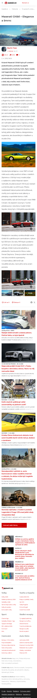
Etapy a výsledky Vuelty (26, 599)
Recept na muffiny (25, 621)
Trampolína (28, 667)
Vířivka (12, 672)
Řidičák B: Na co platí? (26, 648)
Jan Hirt (22, 602)
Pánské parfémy (6, 684)
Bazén (12, 667)
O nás (4, 691)
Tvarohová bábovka (25, 626)
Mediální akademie (8, 694)
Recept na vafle (24, 629)
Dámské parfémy (17, 679)
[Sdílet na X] (34, 302)
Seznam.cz (25, 3)
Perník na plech (24, 631)
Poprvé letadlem (6, 642)
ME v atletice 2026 (7, 626)
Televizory (13, 681)
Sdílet (13, 55)
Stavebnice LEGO (7, 679)
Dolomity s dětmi (7, 653)
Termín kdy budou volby (9, 604)
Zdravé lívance (24, 623)
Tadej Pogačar (24, 604)
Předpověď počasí (24, 658)
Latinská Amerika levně (8, 650)
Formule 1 (4, 629)
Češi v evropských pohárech (10, 663)
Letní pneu (26, 679)
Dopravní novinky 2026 (26, 645)
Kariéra (9, 691)
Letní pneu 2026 (24, 640)
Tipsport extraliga (7, 623)
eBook (6, 55)
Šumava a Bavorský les (8, 645)
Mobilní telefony (20, 676)
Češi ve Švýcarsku (7, 648)
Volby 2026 (5, 597)
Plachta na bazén (19, 667)
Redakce (16, 691)
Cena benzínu (17, 661)
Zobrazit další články (10, 525)
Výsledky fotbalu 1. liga (8, 621)
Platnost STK (23, 653)
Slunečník (4, 670)
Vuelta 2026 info (24, 597)
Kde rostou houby (7, 661)
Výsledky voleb (6, 602)
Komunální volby (7, 610)
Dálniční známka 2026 (26, 642)
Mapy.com (15, 658)
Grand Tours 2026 (25, 610)
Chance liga (5, 618)
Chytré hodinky (21, 681)
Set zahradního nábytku (22, 670)
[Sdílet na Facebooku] (31, 302)
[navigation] (2, 2)
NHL (3, 631)
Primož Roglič (24, 607)
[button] (18, 35)
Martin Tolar (12, 48)
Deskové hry (5, 681)
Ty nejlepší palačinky (26, 618)
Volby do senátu (6, 607)
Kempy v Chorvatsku (8, 640)
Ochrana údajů (25, 691)
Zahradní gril (5, 672)
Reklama (19, 694)
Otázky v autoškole (25, 650)
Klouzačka (11, 670)
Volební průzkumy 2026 (8, 599)
